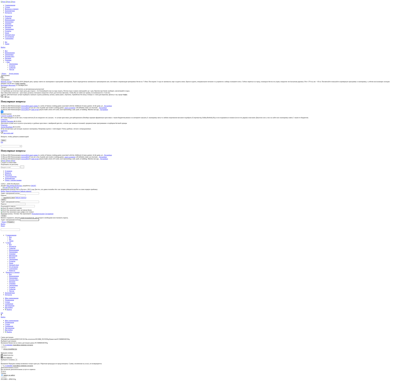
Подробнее (108, 106)
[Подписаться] (22, 166)
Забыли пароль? (25, 191)
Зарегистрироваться (13, 191)
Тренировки (9, 22)
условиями (8, 345)
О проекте (8, 171)
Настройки (9, 307)
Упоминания (9, 300)
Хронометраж (10, 11)
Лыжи (7, 44)
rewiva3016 (25, 106)
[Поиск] (21, 146)
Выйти (9, 309)
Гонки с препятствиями (13, 180)
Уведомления (9, 305)
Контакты (8, 175)
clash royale (35, 109)
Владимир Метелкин (8, 85)
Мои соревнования (11, 298)
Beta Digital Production (14, 186)
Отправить (10, 222)
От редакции (9, 36)
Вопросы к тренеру (12, 9)
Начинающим (10, 20)
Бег (6, 42)
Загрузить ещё (8, 133)
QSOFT (33, 186)
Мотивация (9, 25)
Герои (7, 33)
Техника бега (9, 56)
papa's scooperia (70, 108)
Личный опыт (10, 35)
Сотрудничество (10, 176)
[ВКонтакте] (2, 112)
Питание (8, 27)
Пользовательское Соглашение (42, 214)
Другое (11, 69)
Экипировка (9, 29)
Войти (3, 47)
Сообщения (9, 304)
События (8, 18)
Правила (8, 173)
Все (6, 51)
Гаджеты (8, 31)
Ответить (4, 119)
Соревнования (10, 5)
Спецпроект (9, 38)
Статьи (7, 7)
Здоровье (8, 23)
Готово (4, 216)
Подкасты (8, 13)
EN (2, 142)
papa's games (33, 106)
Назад (4, 73)
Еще (8, 62)
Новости (12, 270)
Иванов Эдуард (6, 81)
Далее (4, 347)
